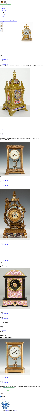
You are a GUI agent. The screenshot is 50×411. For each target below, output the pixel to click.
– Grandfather (3, 11)
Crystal (6, 387)
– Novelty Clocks (4, 10)
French (8, 387)
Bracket (4, 387)
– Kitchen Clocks (4, 9)
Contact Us (15, 410)
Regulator (10, 387)
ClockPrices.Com (9, 4)
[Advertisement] (22, 48)
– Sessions (3, 17)
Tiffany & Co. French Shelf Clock (8, 21)
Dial (7, 387)
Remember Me (3, 396)
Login (7, 59)
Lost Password (3, 399)
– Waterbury (3, 14)
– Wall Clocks (3, 7)
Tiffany (13, 387)
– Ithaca (3, 16)
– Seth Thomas (3, 13)
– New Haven (3, 15)
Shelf (12, 387)
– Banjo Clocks (3, 8)
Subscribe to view (4, 59)
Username (1, 393)
